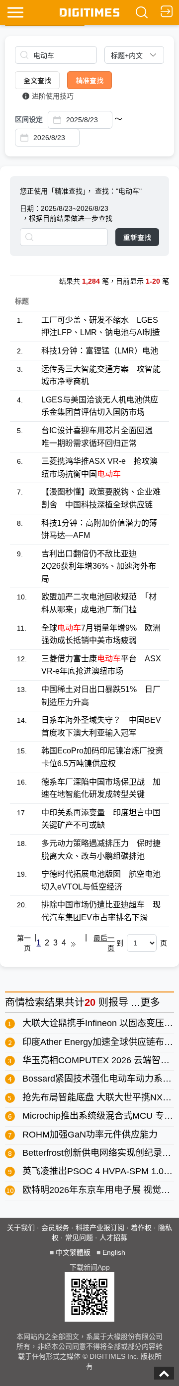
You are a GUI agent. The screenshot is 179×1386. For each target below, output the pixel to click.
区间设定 (29, 119)
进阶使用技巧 (53, 96)
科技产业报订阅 (100, 1228)
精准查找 (89, 80)
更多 (150, 1002)
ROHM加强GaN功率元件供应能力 (90, 1134)
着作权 (141, 1228)
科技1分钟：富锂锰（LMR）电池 (99, 350)
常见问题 (79, 1237)
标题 (22, 301)
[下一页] (73, 943)
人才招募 (113, 1237)
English (113, 1252)
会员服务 (55, 1228)
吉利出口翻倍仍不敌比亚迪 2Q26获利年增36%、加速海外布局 (98, 566)
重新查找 (137, 237)
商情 (15, 1002)
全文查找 (37, 80)
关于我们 (21, 1228)
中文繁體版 (73, 1252)
